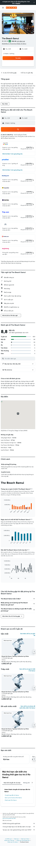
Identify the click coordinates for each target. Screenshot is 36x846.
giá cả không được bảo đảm (9, 818)
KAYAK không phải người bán (11, 823)
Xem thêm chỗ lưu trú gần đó (27, 634)
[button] (34, 2)
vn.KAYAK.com (8, 838)
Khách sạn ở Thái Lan (9, 840)
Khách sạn (16, 838)
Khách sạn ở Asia (25, 838)
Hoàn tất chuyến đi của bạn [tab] (12, 783)
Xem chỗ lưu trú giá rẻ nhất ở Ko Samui (27, 670)
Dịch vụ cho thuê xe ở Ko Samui (13, 797)
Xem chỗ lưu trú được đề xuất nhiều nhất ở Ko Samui (27, 707)
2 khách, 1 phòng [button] (8, 53)
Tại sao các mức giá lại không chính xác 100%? (17, 830)
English (18, 3)
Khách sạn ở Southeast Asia (23, 840)
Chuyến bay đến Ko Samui (12, 795)
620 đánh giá (21, 41)
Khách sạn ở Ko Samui (11, 800)
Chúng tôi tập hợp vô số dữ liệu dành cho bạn (17, 827)
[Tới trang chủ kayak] (11, 8)
